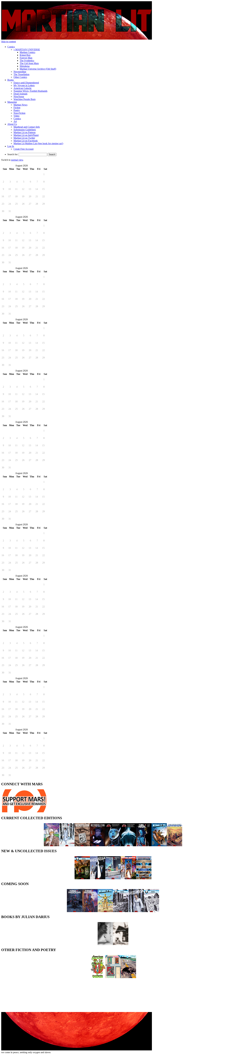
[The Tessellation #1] (143, 878)
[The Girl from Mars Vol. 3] (67, 845)
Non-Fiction (19, 113)
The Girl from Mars (29, 63)
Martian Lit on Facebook (26, 140)
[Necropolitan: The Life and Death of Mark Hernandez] (82, 845)
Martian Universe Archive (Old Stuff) (38, 69)
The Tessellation (21, 74)
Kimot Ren (25, 55)
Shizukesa (25, 66)
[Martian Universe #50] (128, 878)
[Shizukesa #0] (97, 878)
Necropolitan (20, 71)
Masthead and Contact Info (27, 127)
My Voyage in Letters (24, 85)
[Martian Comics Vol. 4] (113, 845)
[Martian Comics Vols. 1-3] (128, 845)
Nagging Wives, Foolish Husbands (30, 91)
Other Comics (20, 77)
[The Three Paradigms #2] (74, 911)
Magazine (12, 102)
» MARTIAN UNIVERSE (27, 49)
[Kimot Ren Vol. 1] (159, 845)
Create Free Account (24, 149)
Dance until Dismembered (26, 82)
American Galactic (23, 88)
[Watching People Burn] (120, 944)
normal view (17, 160)
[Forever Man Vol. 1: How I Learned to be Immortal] (51, 845)
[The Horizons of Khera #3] (151, 911)
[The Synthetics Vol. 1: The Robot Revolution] (174, 845)
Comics (11, 46)
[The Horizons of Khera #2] (120, 911)
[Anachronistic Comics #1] (113, 878)
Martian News (20, 104)
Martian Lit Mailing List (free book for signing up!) (38, 143)
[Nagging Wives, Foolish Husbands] (113, 977)
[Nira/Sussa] (105, 944)
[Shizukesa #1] (136, 911)
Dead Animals (20, 93)
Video (16, 116)
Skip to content (8, 41)
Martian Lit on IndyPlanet (26, 135)
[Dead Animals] (128, 977)
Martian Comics (27, 52)
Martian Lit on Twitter (24, 138)
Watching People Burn (25, 99)
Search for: (12, 154)
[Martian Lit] (76, 38)
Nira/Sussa (19, 96)
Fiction (17, 107)
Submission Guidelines (25, 129)
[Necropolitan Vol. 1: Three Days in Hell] (97, 845)
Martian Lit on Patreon (25, 132)
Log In (10, 146)
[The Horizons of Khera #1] (82, 878)
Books (10, 80)
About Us (12, 124)
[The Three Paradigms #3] (90, 911)
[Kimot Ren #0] (105, 911)
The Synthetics (27, 60)
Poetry (17, 110)
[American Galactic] (97, 977)
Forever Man (26, 57)
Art (15, 121)
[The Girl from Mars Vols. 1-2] (143, 845)
